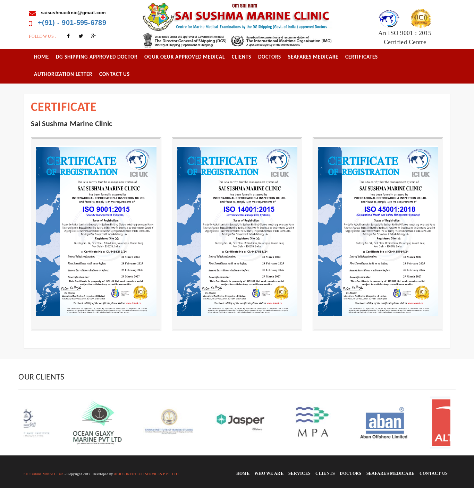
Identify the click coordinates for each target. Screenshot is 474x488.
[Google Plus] (93, 36)
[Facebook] (68, 36)
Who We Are (268, 473)
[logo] (237, 16)
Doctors (269, 57)
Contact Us (114, 74)
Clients (241, 57)
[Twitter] (80, 36)
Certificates (361, 57)
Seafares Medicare (313, 57)
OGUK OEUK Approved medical (184, 57)
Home (41, 57)
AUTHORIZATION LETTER (63, 74)
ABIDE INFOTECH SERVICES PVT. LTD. (147, 474)
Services (299, 473)
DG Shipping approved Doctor (96, 57)
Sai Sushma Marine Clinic (43, 474)
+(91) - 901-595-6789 (71, 22)
